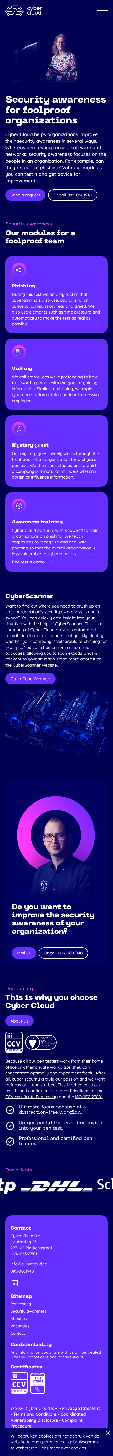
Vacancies (20, 1326)
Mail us (24, 953)
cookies (78, 1447)
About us (19, 1318)
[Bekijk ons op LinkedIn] (15, 1283)
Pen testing (21, 1303)
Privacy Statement (81, 1408)
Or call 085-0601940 (72, 194)
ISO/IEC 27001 (89, 1096)
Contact (18, 1333)
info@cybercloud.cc (29, 1264)
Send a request (25, 194)
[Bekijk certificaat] (14, 1042)
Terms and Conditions (35, 1414)
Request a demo (28, 562)
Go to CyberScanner (30, 678)
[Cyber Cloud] (23, 10)
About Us (19, 1021)
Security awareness (29, 1311)
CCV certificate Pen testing (31, 1096)
